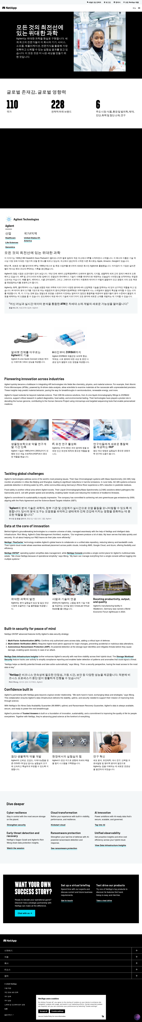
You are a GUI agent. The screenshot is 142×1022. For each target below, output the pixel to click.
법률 (6, 1009)
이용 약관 (7, 988)
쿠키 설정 (7, 1000)
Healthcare (10, 237)
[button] (136, 8)
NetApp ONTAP (12, 553)
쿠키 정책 (7, 996)
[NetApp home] (9, 7)
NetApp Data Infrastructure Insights (21, 656)
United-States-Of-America (32, 239)
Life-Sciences (11, 242)
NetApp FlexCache (14, 542)
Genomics (10, 247)
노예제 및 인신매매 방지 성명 (14, 1004)
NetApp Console (75, 553)
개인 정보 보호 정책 (11, 992)
